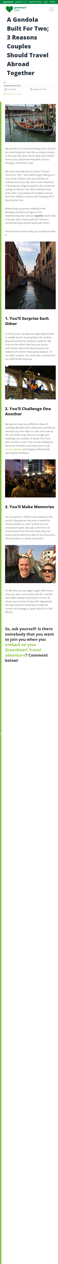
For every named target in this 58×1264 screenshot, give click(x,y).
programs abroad (35, 2)
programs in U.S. (21, 2)
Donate (52, 2)
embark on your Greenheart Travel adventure (23, 650)
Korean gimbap (13, 449)
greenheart (8, 2)
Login (46, 2)
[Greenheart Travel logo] (16, 9)
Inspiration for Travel (13, 94)
